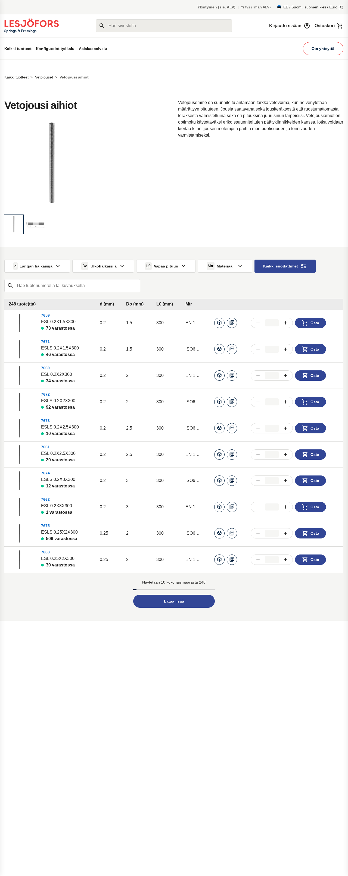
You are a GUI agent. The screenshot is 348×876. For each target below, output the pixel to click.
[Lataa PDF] (232, 323)
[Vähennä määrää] (258, 323)
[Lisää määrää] (286, 323)
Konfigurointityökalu (55, 48)
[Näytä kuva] (13, 224)
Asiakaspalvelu (93, 48)
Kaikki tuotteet (18, 48)
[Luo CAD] (219, 323)
